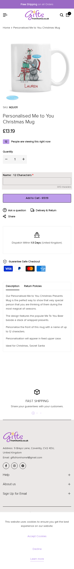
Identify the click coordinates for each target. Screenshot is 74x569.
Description (12, 286)
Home (6, 27)
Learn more (37, 558)
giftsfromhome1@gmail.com (26, 457)
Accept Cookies (37, 536)
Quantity (8, 151)
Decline (37, 549)
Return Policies (33, 286)
